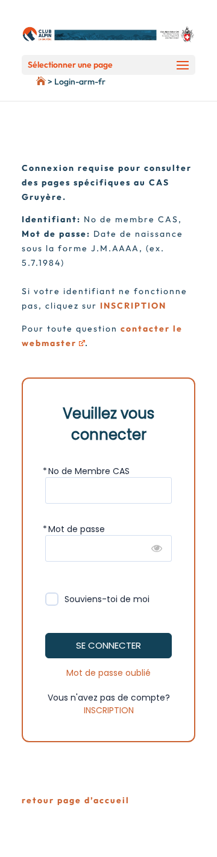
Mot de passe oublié (108, 673)
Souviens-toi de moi (106, 599)
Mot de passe (76, 529)
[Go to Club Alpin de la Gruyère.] (23, 81)
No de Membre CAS (89, 471)
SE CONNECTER (108, 645)
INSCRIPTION (109, 710)
